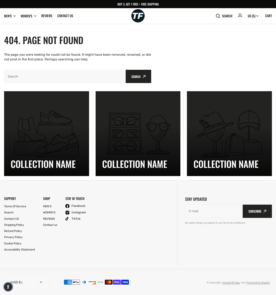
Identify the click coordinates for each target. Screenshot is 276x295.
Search (227, 15)
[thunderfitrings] (138, 16)
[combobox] (64, 76)
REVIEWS (46, 15)
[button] (8, 287)
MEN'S (8, 16)
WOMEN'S (26, 16)
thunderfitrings (231, 282)
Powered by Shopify (258, 282)
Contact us (65, 15)
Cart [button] (268, 15)
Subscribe (254, 211)
